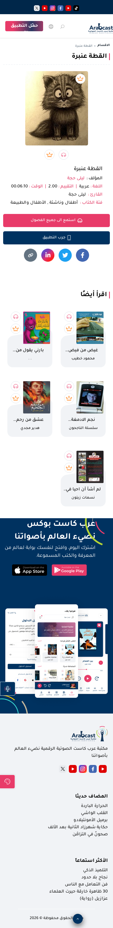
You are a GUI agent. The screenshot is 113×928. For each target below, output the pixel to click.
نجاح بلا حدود (94, 877)
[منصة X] (63, 769)
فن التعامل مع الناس (86, 884)
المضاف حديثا (91, 796)
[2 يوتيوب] (45, 8)
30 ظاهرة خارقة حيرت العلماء (78, 891)
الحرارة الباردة (94, 806)
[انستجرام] (52, 8)
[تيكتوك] (76, 8)
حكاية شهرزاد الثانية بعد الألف (78, 827)
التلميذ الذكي (95, 870)
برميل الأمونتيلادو (91, 820)
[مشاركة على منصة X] (65, 255)
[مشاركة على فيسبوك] (82, 255)
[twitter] (37, 8)
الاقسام (103, 45)
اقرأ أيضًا (93, 295)
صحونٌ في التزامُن (90, 834)
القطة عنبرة (88, 169)
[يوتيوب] (68, 8)
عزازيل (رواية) (94, 898)
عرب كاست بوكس (49, 524)
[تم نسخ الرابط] (30, 255)
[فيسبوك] (60, 8)
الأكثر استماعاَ (91, 861)
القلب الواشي (94, 813)
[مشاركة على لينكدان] (47, 255)
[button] (7, 689)
